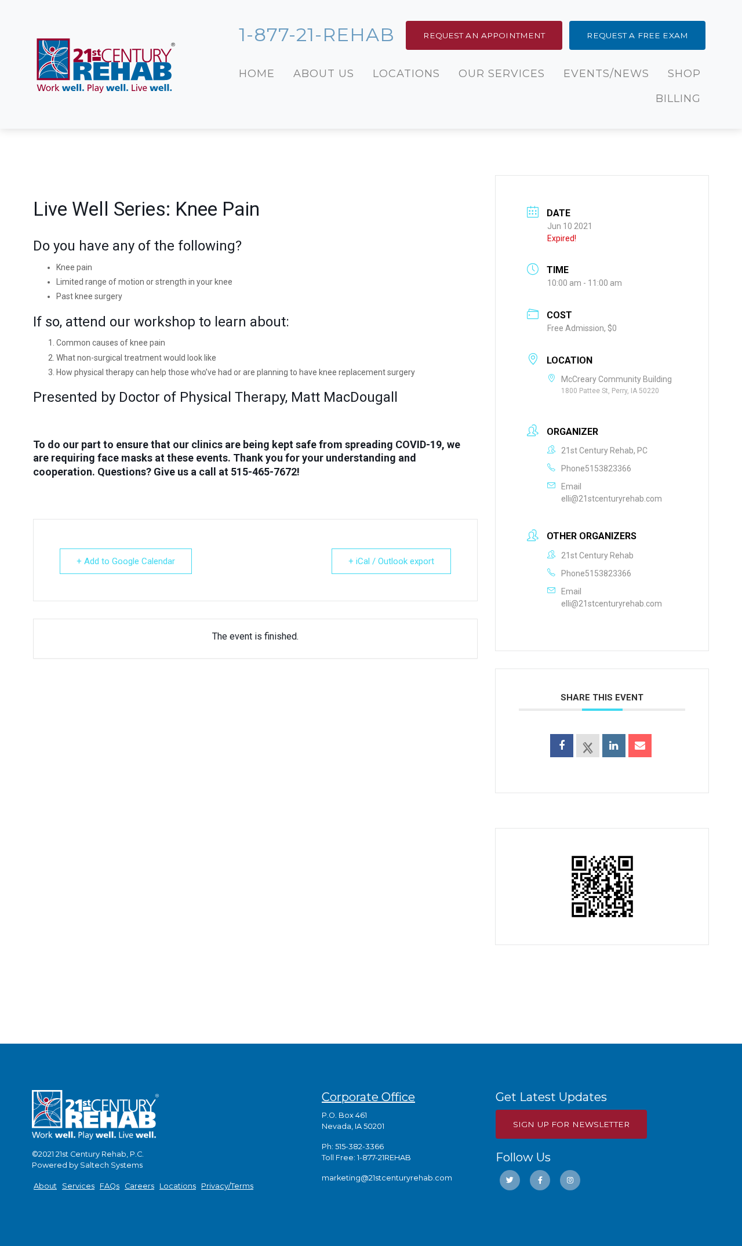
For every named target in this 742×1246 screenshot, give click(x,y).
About (45, 1186)
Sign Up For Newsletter (571, 1124)
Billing (678, 98)
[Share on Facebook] (561, 745)
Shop (684, 73)
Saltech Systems (111, 1165)
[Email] (640, 745)
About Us (323, 73)
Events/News (606, 73)
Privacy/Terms (227, 1186)
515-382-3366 (359, 1146)
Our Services (502, 73)
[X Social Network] (587, 745)
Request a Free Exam (637, 35)
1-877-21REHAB (384, 1157)
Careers (139, 1186)
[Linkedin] (613, 745)
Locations (406, 73)
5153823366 (608, 468)
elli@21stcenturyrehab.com (611, 498)
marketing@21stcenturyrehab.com (387, 1178)
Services (78, 1186)
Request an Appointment (484, 35)
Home (257, 73)
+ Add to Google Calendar (126, 561)
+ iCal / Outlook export (391, 561)
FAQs (109, 1186)
